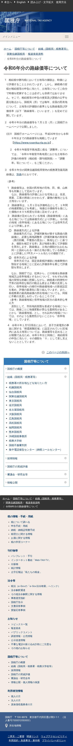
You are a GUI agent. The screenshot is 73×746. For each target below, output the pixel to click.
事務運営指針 (18, 598)
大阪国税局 (15, 414)
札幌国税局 (15, 387)
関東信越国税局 (16, 53)
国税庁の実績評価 (17, 466)
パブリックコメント (21, 632)
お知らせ (13, 618)
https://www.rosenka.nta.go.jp (32, 142)
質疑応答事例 (18, 610)
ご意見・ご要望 (16, 736)
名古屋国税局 (16, 409)
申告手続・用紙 (19, 526)
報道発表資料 (35, 53)
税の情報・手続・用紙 (20, 516)
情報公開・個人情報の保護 (25, 682)
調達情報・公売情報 (21, 636)
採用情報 (12, 458)
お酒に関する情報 (20, 538)
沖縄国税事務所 (18, 436)
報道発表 (16, 628)
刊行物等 (13, 550)
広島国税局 (15, 418)
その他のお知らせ (20, 648)
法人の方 (16, 700)
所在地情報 (15, 725)
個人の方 (16, 696)
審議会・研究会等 (17, 474)
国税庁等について (25, 48)
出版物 (14, 564)
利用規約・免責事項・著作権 (24, 740)
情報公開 (12, 482)
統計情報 (16, 568)
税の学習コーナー (20, 542)
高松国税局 (15, 422)
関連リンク (33, 736)
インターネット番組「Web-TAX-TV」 (31, 560)
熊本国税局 (15, 431)
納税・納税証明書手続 (23, 530)
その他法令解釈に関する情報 (26, 594)
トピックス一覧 (19, 624)
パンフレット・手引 (21, 556)
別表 (19, 174)
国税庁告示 (17, 602)
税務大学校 (15, 440)
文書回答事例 (18, 606)
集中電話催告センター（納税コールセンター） (35, 449)
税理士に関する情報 (21, 534)
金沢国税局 (15, 405)
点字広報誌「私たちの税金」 (26, 572)
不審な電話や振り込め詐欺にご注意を (31, 644)
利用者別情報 (15, 690)
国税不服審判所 (18, 445)
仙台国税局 (15, 392)
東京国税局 (15, 400)
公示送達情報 (18, 640)
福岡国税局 (15, 427)
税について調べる (20, 522)
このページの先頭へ (58, 352)
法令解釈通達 (18, 590)
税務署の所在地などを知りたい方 (28, 383)
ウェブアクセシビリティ (54, 736)
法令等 (11, 580)
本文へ (8, 2)
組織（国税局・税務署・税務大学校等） (32, 666)
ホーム (7, 48)
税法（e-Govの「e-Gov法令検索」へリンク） (35, 586)
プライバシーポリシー (54, 740)
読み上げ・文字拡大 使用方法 (48, 2)
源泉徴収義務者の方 (21, 704)
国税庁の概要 (15, 369)
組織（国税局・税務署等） (53, 48)
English (21, 2)
